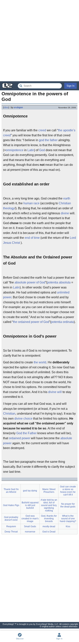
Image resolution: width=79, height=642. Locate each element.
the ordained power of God (31, 322)
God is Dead (48, 531)
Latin (30, 150)
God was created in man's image (30, 519)
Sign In (70, 85)
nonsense (30, 531)
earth (66, 198)
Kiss (68, 526)
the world (40, 362)
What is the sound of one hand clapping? (68, 519)
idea (6, 107)
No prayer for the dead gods (67, 505)
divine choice (23, 418)
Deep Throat (11, 531)
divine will (55, 392)
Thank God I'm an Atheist (11, 490)
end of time (32, 237)
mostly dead (49, 526)
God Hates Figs (11, 505)
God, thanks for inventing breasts (49, 519)
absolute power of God (30, 282)
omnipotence (14, 150)
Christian (9, 413)
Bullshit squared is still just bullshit (30, 505)
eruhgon (18, 107)
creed (42, 130)
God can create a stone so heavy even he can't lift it (68, 490)
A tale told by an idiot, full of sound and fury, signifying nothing (49, 505)
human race (31, 203)
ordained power (19, 438)
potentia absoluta (59, 282)
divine (65, 213)
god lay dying (30, 490)
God (42, 150)
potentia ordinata (62, 322)
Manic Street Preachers (48, 490)
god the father (48, 140)
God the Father (26, 433)
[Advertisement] (39, 40)
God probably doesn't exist (11, 518)
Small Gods (30, 526)
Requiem (11, 526)
